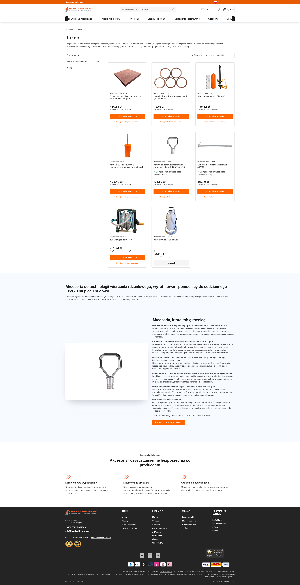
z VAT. (206, 9)
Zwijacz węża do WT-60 (121, 240)
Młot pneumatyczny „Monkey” (211, 96)
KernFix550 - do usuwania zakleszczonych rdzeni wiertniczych (126, 166)
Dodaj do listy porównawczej (127, 122)
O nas (124, 517)
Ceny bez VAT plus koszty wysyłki (120, 110)
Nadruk (226, 581)
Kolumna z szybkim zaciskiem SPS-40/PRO (213, 166)
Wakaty (125, 521)
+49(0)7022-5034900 (75, 527)
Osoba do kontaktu (129, 525)
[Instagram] (150, 555)
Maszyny (155, 517)
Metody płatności (189, 521)
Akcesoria (156, 539)
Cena (69, 68)
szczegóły (171, 263)
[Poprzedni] (66, 18)
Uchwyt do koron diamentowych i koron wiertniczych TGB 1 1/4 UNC (169, 166)
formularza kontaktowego (101, 537)
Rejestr (80, 2)
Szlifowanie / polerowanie (157, 533)
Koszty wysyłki (188, 517)
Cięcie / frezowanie (159, 528)
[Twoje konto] (219, 9)
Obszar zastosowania (77, 61)
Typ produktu (73, 55)
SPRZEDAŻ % (157, 543)
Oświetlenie (156, 521)
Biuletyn (215, 531)
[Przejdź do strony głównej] (79, 9)
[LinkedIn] (158, 555)
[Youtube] (142, 555)
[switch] (218, 555)
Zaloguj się (70, 2)
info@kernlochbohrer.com (77, 531)
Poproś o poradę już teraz (168, 422)
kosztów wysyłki (166, 571)
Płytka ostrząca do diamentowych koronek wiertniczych (125, 97)
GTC (233, 581)
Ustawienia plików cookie (189, 526)
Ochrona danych (215, 581)
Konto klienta (217, 520)
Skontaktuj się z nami (130, 528)
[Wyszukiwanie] (173, 9)
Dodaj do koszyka (129, 116)
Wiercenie (156, 525)
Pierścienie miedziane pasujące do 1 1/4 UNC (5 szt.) (170, 97)
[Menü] (222, 550)
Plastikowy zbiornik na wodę (166, 240)
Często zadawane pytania (219, 525)
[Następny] (233, 18)
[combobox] (145, 9)
